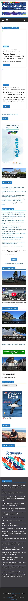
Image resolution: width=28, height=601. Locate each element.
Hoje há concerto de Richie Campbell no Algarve (13, 572)
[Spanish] (19, 2)
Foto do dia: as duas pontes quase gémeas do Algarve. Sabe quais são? (13, 56)
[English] (8, 2)
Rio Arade (23, 89)
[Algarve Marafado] (3, 20)
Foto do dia (6, 46)
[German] (11, 2)
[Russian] (17, 2)
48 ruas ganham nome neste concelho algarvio (12, 237)
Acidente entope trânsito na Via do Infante (11, 239)
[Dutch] (6, 2)
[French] (9, 2)
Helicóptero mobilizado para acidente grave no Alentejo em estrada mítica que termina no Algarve (13, 487)
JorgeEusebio (15, 49)
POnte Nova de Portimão (15, 51)
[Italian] (13, 2)
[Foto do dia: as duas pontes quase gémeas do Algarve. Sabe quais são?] (14, 37)
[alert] (14, 377)
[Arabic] (2, 2)
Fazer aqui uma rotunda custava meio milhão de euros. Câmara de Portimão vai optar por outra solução (13, 222)
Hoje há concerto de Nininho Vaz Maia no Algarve (13, 246)
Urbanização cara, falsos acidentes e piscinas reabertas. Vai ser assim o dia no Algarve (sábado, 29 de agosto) (14, 533)
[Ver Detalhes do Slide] (14, 173)
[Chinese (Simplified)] (4, 2)
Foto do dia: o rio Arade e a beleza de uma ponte (13, 93)
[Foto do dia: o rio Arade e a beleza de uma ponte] (14, 76)
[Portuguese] (15, 2)
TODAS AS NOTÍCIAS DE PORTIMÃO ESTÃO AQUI (13, 344)
